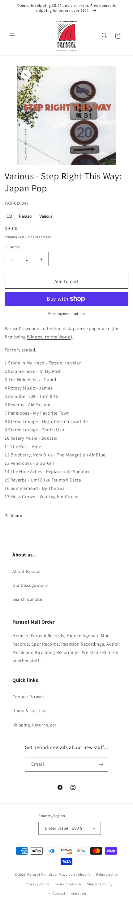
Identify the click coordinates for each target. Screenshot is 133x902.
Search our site (27, 599)
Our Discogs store (30, 585)
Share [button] (16, 515)
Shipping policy (100, 884)
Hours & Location (29, 710)
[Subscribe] (101, 764)
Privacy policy (37, 884)
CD (9, 216)
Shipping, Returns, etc (34, 725)
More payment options (67, 313)
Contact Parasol (28, 696)
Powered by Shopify (75, 874)
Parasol (25, 216)
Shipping (11, 237)
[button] (12, 35)
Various (46, 216)
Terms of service (68, 884)
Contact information (69, 893)
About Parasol (26, 571)
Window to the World (49, 337)
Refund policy (107, 874)
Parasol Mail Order (42, 874)
